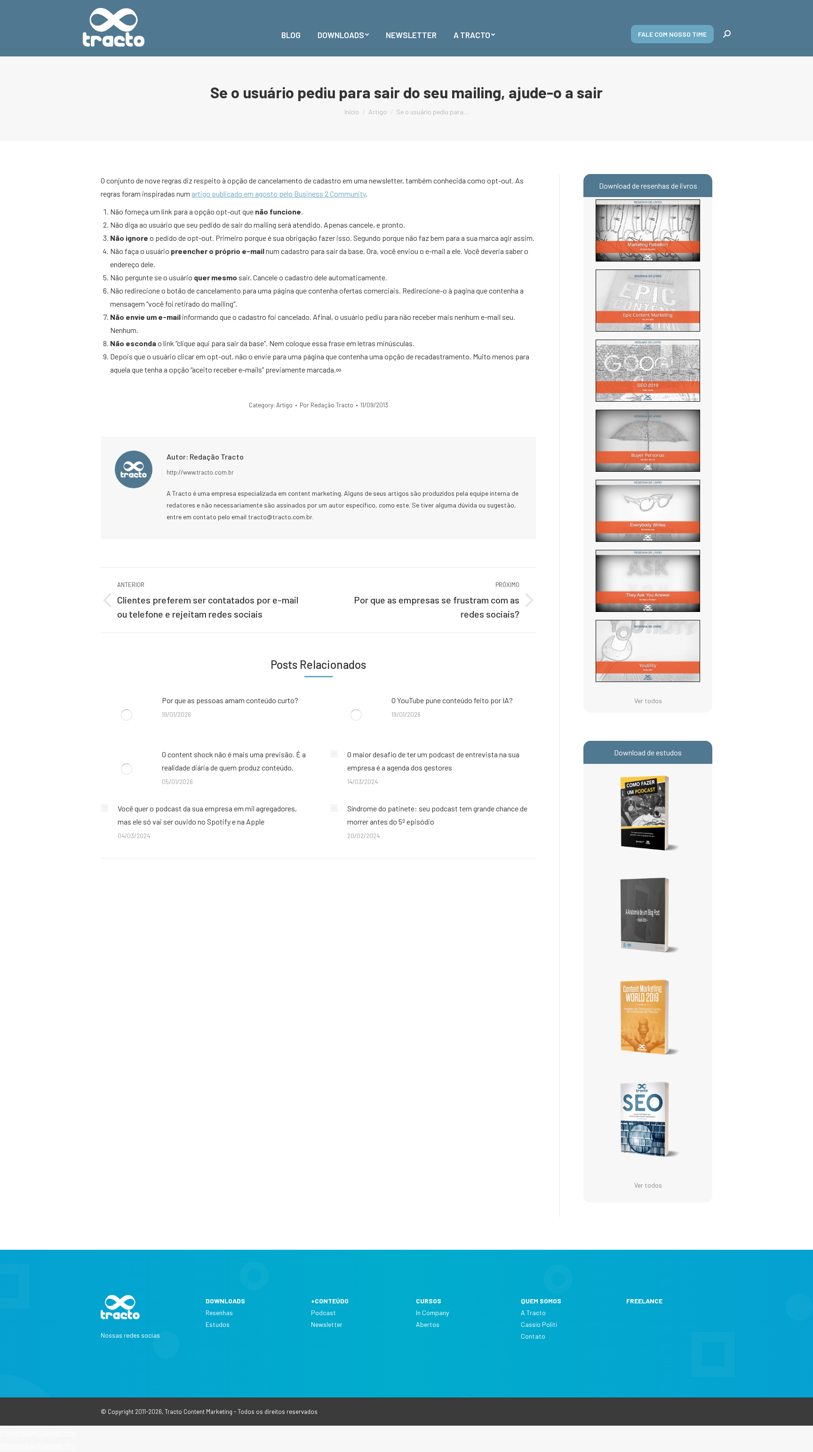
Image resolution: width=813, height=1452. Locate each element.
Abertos (427, 1324)
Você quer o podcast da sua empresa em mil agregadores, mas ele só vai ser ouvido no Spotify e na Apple (207, 815)
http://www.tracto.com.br (200, 472)
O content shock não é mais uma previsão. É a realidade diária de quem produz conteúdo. (234, 761)
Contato (533, 1336)
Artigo (284, 405)
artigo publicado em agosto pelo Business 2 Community (278, 193)
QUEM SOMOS (541, 1301)
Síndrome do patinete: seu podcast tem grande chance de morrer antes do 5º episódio (437, 815)
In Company (432, 1313)
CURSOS (428, 1301)
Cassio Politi (539, 1324)
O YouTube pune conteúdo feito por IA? (452, 700)
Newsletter (327, 1324)
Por (326, 405)
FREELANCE (644, 1301)
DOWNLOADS (225, 1301)
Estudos (218, 1324)
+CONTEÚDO (330, 1301)
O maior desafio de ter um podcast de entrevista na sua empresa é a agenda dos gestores (433, 761)
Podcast (323, 1313)
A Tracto (533, 1313)
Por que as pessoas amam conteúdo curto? (230, 700)
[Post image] (126, 715)
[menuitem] (291, 28)
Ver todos (648, 701)
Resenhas (219, 1313)
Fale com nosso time (672, 34)
